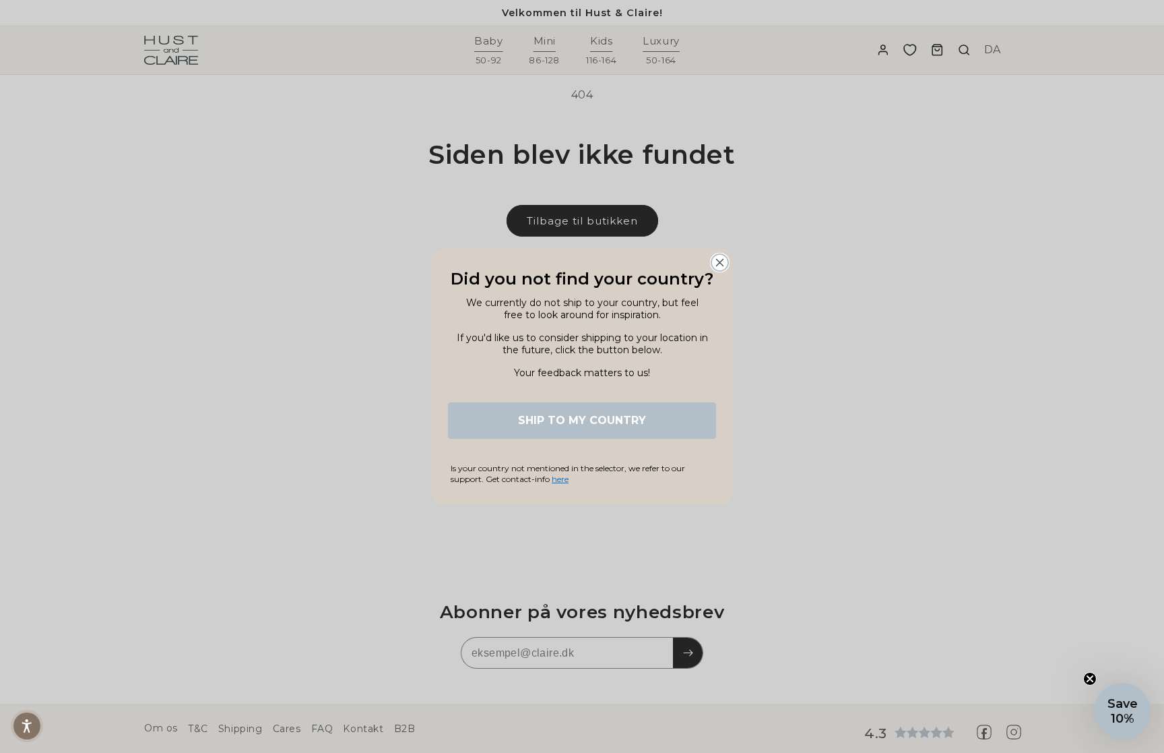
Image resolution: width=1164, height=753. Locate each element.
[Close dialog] (719, 262)
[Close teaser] (1090, 679)
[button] (27, 726)
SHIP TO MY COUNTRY (582, 420)
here (560, 479)
